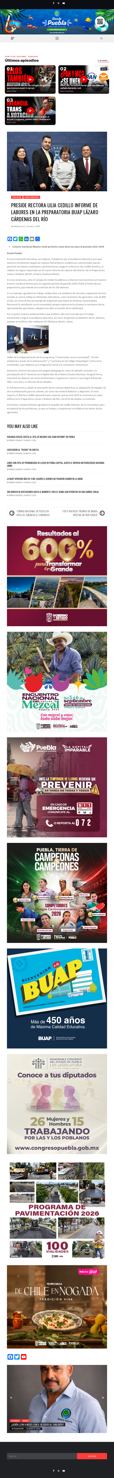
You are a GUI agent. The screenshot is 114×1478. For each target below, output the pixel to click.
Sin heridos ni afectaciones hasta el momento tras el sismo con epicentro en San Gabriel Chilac (53, 492)
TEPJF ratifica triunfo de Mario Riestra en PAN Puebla (79, 513)
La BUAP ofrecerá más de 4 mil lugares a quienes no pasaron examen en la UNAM (45, 478)
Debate (26, 1421)
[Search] (101, 38)
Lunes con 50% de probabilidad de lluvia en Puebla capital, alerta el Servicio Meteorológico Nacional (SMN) (55, 464)
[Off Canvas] (12, 38)
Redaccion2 (19, 226)
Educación (17, 197)
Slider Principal (32, 197)
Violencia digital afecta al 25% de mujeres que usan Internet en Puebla (41, 437)
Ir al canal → (103, 61)
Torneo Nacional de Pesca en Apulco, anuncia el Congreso (33, 513)
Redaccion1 (19, 1428)
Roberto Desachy (16, 440)
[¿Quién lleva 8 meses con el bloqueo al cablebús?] (57, 1399)
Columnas (15, 1421)
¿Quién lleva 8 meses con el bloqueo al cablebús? (37, 1424)
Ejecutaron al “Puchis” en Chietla (23, 449)
